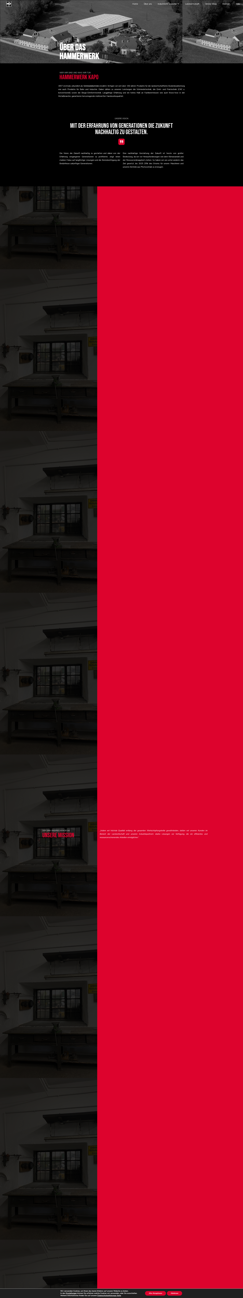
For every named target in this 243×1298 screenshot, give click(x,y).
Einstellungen (71, 1293)
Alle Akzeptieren (155, 1293)
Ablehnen (174, 1293)
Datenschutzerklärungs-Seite (109, 1295)
